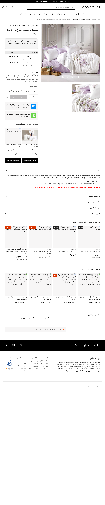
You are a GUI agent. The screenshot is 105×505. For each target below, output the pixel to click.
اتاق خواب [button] (77, 14)
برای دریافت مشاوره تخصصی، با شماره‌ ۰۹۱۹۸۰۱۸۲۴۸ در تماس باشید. (52, 2)
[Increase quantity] (30, 97)
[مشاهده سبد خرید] (3, 7)
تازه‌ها (84, 14)
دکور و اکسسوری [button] (43, 14)
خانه (99, 19)
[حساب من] (12, 7)
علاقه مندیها (22, 371)
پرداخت (35, 366)
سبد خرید (23, 368)
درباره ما (46, 369)
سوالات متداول (44, 364)
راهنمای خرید (34, 361)
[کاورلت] (91, 7)
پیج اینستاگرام (44, 361)
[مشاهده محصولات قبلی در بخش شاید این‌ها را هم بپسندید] (11, 222)
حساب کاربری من (22, 362)
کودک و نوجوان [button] (61, 14)
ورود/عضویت (22, 366)
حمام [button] (70, 14)
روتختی (94, 19)
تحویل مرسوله (33, 369)
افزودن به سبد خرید (18, 97)
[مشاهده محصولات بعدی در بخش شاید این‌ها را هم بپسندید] (7, 222)
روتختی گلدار (76, 19)
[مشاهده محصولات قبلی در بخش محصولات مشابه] (11, 270)
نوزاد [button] (53, 14)
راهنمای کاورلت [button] (23, 14)
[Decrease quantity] (36, 97)
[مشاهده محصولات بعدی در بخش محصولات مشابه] (7, 270)
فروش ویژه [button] (33, 14)
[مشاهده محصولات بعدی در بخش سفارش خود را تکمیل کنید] (7, 124)
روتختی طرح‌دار (85, 19)
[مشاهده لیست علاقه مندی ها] (7, 7)
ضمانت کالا (34, 364)
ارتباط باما (46, 366)
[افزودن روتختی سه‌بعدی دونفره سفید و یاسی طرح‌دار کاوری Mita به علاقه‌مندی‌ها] (6, 97)
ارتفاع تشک (35, 84)
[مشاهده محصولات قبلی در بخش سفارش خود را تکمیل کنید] (11, 124)
